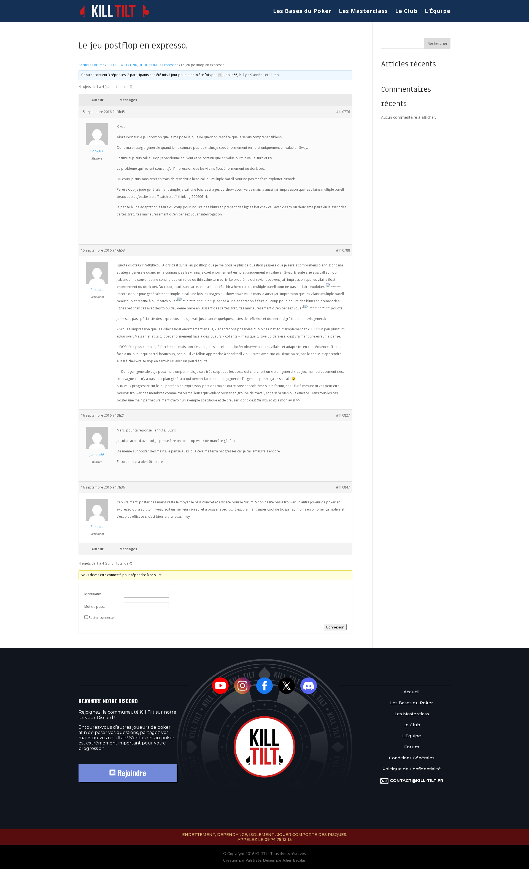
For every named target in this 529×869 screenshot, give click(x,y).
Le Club (406, 12)
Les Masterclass (363, 12)
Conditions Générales (411, 758)
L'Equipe (411, 736)
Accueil (84, 65)
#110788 (343, 250)
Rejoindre (130, 772)
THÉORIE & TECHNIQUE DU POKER (133, 65)
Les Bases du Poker (302, 12)
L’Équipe (437, 12)
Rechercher (437, 43)
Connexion (335, 627)
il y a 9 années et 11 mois (261, 74)
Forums (98, 65)
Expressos (170, 65)
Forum (411, 747)
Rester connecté (101, 617)
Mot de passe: (95, 606)
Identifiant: (92, 594)
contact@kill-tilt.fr (416, 780)
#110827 (343, 415)
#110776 (343, 111)
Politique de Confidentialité (411, 769)
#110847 (343, 487)
